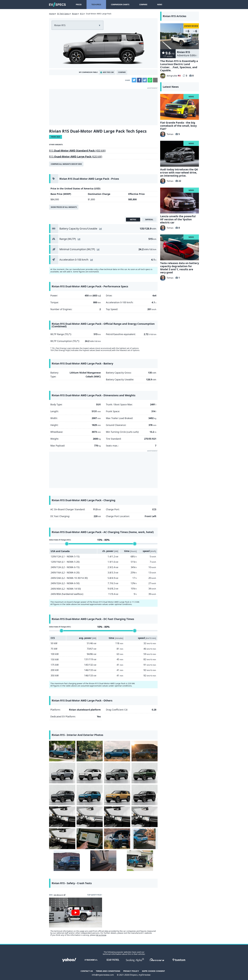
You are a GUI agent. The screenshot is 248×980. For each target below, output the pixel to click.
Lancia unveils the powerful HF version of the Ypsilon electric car (178, 219)
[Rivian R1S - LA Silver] (62, 773)
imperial (149, 219)
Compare (143, 4)
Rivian (74, 13)
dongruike (172, 75)
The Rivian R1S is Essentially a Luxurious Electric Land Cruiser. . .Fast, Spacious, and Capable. (179, 65)
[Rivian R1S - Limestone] (117, 773)
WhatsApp (150, 80)
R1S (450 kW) (77, 150)
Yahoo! (69, 960)
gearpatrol (113, 960)
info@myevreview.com (103, 974)
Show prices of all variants (64, 207)
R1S (81, 13)
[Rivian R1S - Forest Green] (144, 773)
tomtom (179, 960)
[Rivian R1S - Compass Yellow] (117, 795)
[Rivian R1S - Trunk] (140, 860)
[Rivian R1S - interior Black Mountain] (62, 817)
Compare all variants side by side (66, 164)
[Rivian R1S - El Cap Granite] (62, 795)
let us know (101, 935)
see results (58, 895)
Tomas (170, 134)
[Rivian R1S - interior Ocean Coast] (90, 817)
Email (155, 80)
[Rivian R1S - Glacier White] (90, 773)
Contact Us (87, 971)
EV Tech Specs (63, 13)
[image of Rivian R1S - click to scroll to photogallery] (103, 48)
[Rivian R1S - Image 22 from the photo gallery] (103, 860)
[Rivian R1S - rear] (62, 751)
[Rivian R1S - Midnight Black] (144, 795)
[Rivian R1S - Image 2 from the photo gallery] (90, 751)
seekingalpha (135, 960)
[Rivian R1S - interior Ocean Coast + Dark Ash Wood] (144, 817)
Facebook (139, 80)
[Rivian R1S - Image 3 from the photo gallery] (117, 751)
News (159, 4)
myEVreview (144, 974)
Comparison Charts (120, 4)
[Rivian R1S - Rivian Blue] (90, 795)
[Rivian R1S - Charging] (67, 860)
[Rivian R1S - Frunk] (117, 838)
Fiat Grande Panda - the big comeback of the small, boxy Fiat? (178, 126)
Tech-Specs (96, 4)
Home (52, 13)
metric (133, 219)
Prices (79, 4)
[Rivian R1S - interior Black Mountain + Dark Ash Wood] (117, 817)
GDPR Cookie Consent (153, 971)
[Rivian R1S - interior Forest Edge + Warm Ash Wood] (62, 838)
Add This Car (108, 72)
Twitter (134, 80)
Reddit (144, 80)
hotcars (157, 960)
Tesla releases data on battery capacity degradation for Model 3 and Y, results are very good (179, 267)
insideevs (91, 960)
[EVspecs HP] (57, 4)
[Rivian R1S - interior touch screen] (90, 838)
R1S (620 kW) (75, 156)
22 (180, 180)
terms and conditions (108, 971)
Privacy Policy (131, 971)
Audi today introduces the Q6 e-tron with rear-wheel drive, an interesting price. (179, 172)
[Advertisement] (103, 107)
